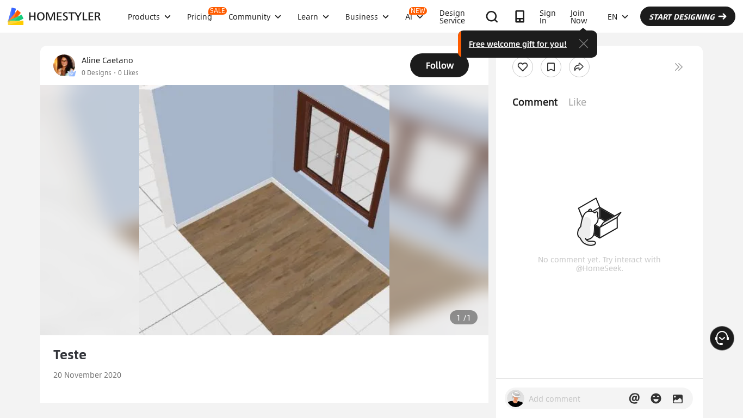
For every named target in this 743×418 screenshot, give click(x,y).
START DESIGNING (682, 16)
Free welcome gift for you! (518, 43)
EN (612, 16)
